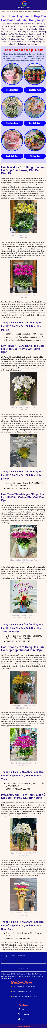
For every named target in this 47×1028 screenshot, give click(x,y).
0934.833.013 (24, 334)
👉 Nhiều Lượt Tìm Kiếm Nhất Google (23, 996)
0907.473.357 (37, 334)
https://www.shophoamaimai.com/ (28, 337)
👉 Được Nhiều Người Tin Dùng (20, 992)
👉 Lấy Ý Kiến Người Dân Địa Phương (22, 987)
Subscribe (23, 968)
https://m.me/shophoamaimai (32, 340)
